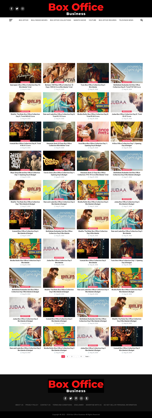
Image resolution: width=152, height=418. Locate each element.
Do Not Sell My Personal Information (120, 405)
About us (19, 405)
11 (81, 356)
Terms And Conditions (62, 405)
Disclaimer (79, 405)
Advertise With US (93, 405)
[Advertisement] (76, 46)
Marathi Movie (80, 20)
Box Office (23, 20)
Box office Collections (60, 20)
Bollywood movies (39, 20)
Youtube (92, 20)
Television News (126, 20)
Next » (87, 356)
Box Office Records (107, 20)
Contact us (45, 405)
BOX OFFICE (25, 82)
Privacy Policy (31, 405)
